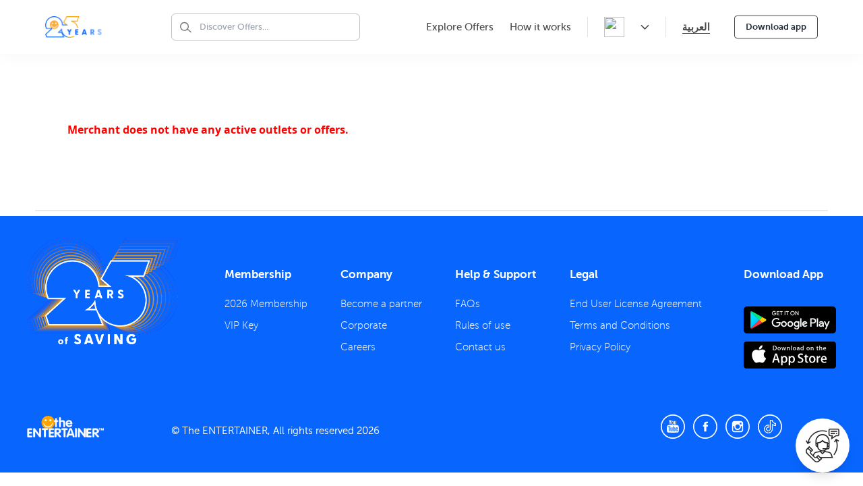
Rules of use (482, 325)
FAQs (467, 303)
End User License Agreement (636, 303)
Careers (358, 347)
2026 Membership (266, 303)
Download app (776, 27)
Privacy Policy (600, 347)
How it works (540, 27)
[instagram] (737, 426)
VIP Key (241, 325)
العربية (696, 26)
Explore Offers (460, 27)
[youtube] (673, 426)
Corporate (363, 325)
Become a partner (381, 303)
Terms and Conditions (620, 325)
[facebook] (705, 426)
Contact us (480, 347)
